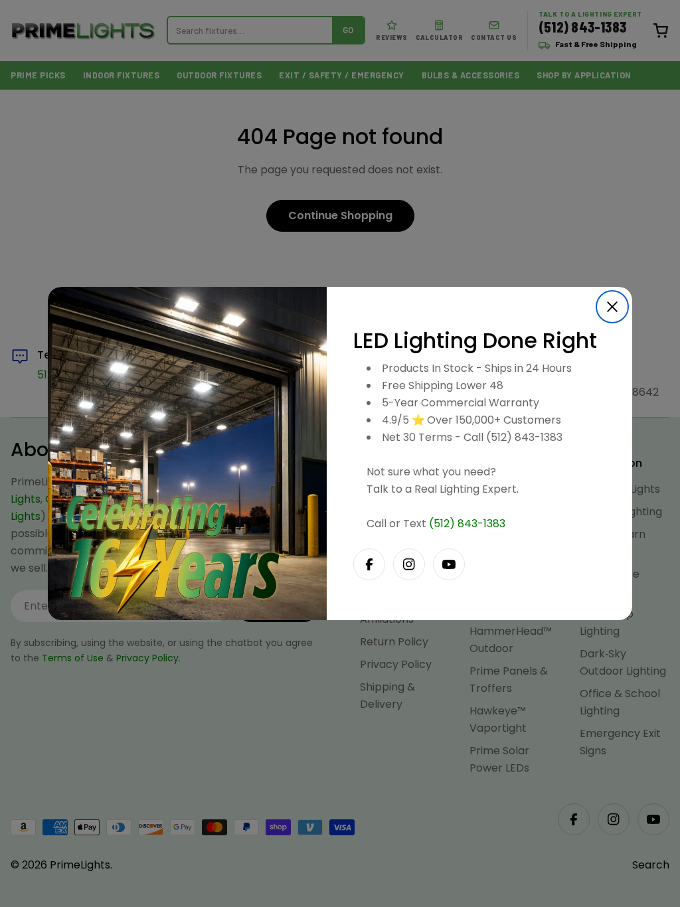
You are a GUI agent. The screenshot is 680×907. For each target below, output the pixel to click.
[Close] (612, 306)
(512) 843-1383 (467, 523)
